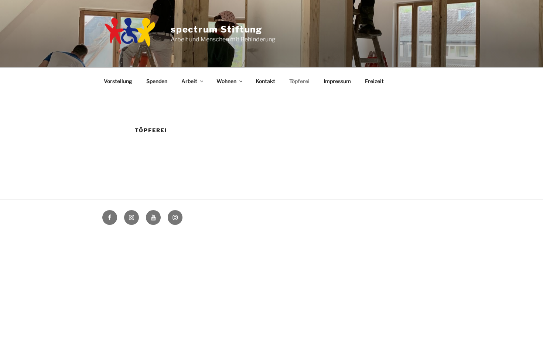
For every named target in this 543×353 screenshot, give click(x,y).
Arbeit (189, 81)
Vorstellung (118, 81)
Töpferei (299, 81)
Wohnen (226, 81)
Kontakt (265, 81)
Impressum (337, 81)
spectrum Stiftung (217, 29)
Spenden (156, 81)
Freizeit (374, 81)
